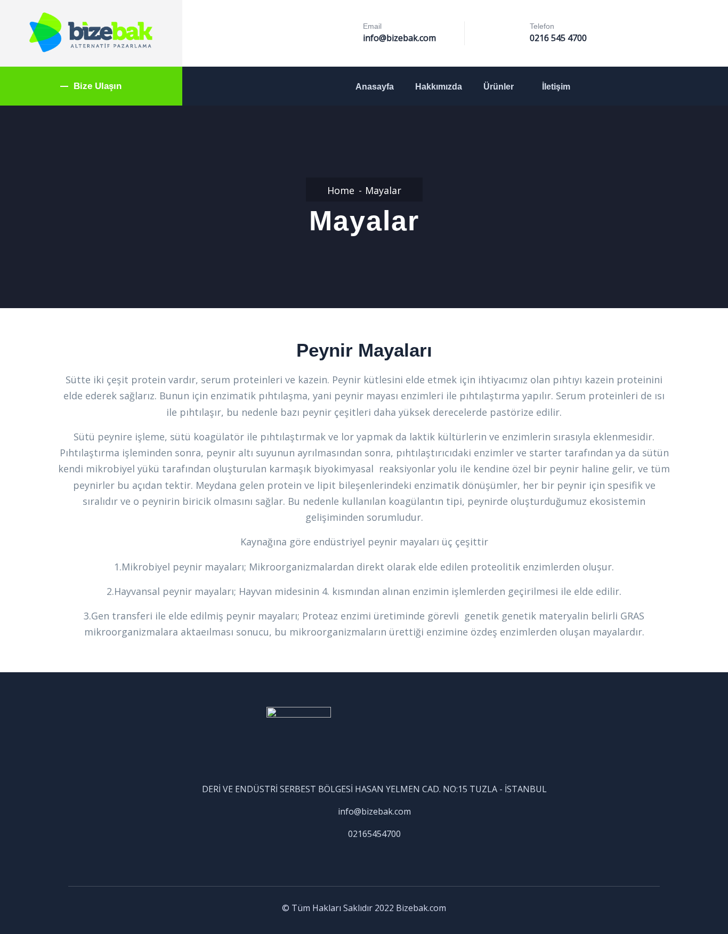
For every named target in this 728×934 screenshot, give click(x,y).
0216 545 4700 (558, 38)
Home (340, 190)
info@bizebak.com (399, 38)
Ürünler (498, 86)
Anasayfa (374, 86)
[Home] (91, 32)
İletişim (556, 86)
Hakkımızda (438, 86)
